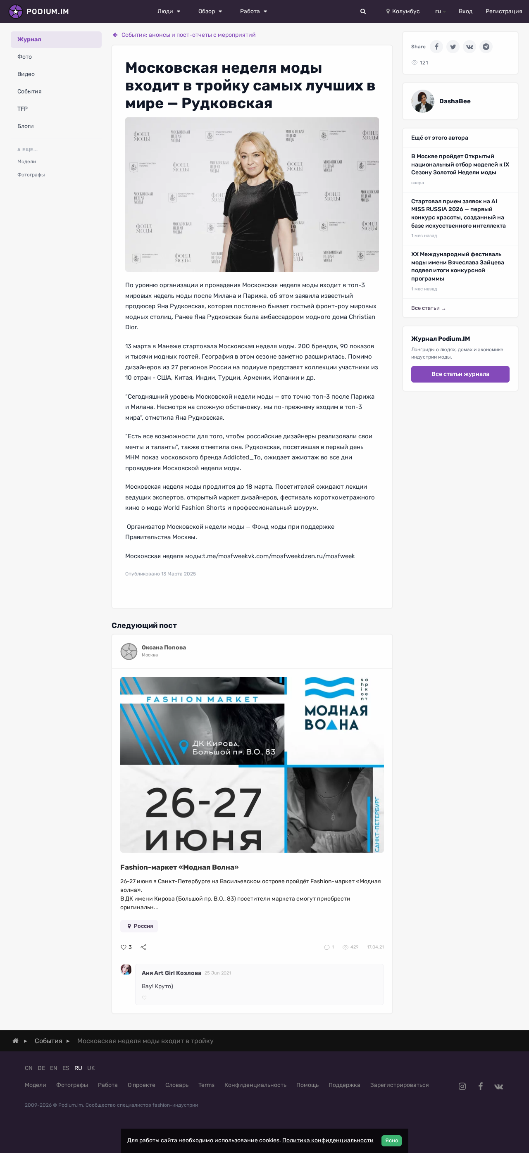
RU (78, 1068)
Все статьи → (428, 308)
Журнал (29, 39)
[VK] (469, 46)
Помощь (307, 1085)
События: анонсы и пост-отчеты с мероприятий (189, 34)
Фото (24, 56)
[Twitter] (453, 46)
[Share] (143, 947)
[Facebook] (436, 46)
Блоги (25, 126)
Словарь (176, 1085)
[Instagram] (462, 1086)
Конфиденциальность (255, 1085)
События (29, 91)
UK (91, 1068)
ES (65, 1068)
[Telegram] (486, 46)
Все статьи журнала (460, 374)
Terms (206, 1085)
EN (53, 1068)
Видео (26, 74)
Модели (26, 161)
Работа (108, 1085)
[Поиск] (363, 11)
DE (41, 1068)
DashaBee (455, 101)
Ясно (391, 1140)
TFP (22, 108)
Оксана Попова (164, 647)
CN (29, 1068)
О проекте (141, 1085)
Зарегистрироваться (399, 1085)
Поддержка (344, 1085)
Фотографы (31, 175)
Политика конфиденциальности (328, 1140)
